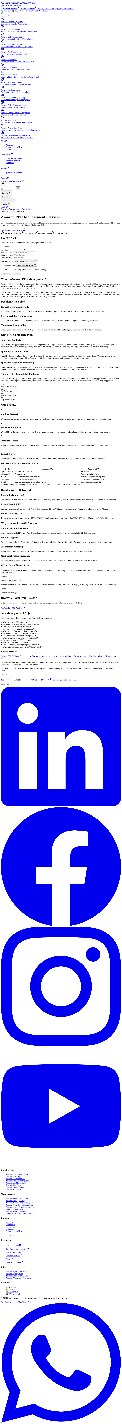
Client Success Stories (14, 158)
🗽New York (6, 11)
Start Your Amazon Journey (11, 181)
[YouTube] (61, 1165)
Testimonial (10, 163)
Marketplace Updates (14, 172)
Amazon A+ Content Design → (70, 656)
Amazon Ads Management (16, 1183)
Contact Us (5, 178)
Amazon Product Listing (15, 1187)
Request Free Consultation (11, 274)
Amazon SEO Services (14, 1189)
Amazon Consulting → (90, 656)
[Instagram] (61, 1045)
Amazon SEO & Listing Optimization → (16, 656)
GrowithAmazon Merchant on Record (20, 1213)
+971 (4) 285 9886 (28, 3)
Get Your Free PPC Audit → (12, 230)
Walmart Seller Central (14, 1209)
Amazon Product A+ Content (17, 1199)
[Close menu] (18, 188)
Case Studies (6, 154)
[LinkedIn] (61, 806)
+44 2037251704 (44, 9)
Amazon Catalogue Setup (15, 1201)
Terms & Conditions (13, 1262)
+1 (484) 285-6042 (11, 3)
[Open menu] (3, 184)
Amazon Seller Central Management (19, 1205)
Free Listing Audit (28, 209)
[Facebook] (61, 925)
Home (3, 211)
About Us (4, 141)
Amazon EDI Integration (15, 1176)
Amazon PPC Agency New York (18, 1278)
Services (4, 16)
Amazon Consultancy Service (17, 1174)
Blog (7, 174)
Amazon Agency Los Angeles (17, 1276)
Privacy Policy (11, 1259)
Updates (4, 168)
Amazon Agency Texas (14, 1274)
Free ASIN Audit (12, 1246)
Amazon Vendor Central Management (20, 1207)
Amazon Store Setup (13, 1185)
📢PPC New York (39, 11)
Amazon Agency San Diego (16, 1211)
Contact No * (6, 257)
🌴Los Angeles (26, 11)
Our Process (10, 149)
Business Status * (7, 261)
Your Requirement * (8, 265)
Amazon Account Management (17, 1181)
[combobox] (26, 261)
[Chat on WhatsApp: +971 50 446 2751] (61, 1422)
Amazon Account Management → (45, 656)
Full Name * (5, 247)
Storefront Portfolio (13, 161)
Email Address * (7, 252)
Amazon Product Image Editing (18, 1203)
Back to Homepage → (107, 656)
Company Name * (8, 255)
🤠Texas (15, 11)
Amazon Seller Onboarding (16, 1179)
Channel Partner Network (15, 147)
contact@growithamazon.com (12, 5)
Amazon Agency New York (16, 1271)
